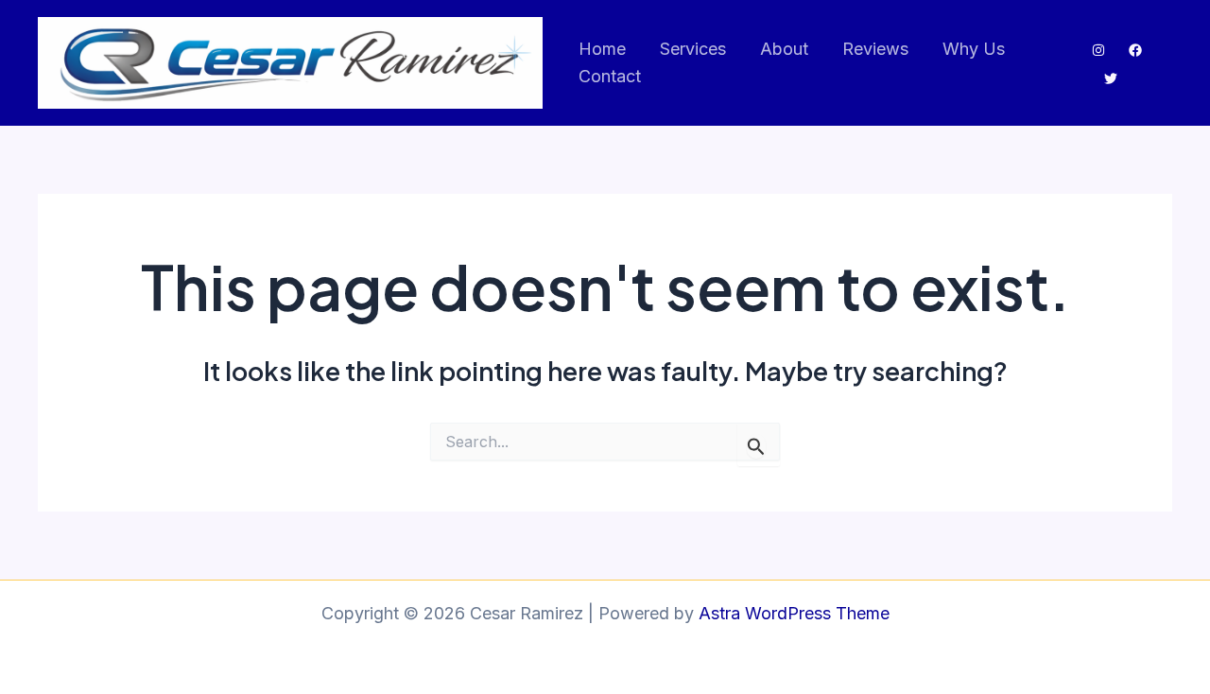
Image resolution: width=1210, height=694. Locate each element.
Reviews (875, 49)
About (784, 49)
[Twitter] (1110, 78)
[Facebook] (1135, 50)
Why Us (973, 49)
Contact (610, 76)
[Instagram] (1098, 50)
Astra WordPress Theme (794, 613)
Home (602, 49)
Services (693, 49)
